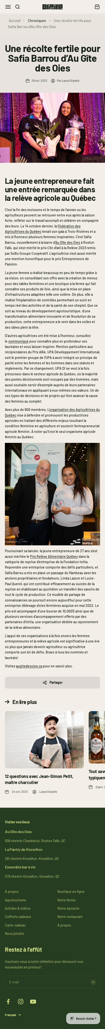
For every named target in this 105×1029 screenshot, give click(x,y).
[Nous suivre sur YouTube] (33, 1001)
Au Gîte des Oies (67, 242)
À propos (12, 891)
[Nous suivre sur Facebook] (8, 1001)
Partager (56, 682)
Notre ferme (66, 900)
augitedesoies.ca (29, 666)
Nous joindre (14, 933)
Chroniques (37, 20)
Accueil (15, 20)
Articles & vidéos (18, 908)
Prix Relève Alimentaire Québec (54, 556)
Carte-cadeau (15, 925)
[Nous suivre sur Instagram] (20, 1001)
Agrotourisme (15, 900)
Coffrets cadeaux (18, 917)
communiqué (18, 341)
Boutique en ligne (70, 891)
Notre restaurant (70, 917)
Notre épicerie (68, 908)
